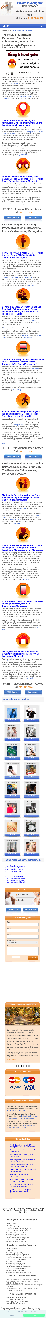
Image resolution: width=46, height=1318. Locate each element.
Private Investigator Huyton (14, 877)
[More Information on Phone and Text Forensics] (12, 770)
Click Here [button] (35, 1311)
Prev (8, 1014)
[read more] (23, 155)
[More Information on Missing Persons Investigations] (31, 827)
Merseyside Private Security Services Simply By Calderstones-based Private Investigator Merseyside (20, 653)
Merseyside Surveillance (14, 1261)
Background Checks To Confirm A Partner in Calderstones (21, 1180)
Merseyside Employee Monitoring (17, 1254)
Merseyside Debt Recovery (15, 1270)
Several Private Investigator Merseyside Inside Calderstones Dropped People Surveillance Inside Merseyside (21, 413)
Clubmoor (5, 98)
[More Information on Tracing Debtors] (12, 827)
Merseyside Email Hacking (15, 1265)
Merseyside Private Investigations (17, 1238)
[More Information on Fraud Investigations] (12, 808)
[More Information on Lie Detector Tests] (12, 751)
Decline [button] (12, 1315)
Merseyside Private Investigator (22, 1220)
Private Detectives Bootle (13, 871)
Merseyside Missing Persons (16, 1234)
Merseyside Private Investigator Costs (19, 1272)
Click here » (12, 719)
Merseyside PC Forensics (15, 1236)
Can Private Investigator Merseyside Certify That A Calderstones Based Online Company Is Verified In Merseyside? (23, 361)
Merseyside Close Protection (16, 1241)
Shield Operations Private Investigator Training (21, 1126)
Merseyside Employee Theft (15, 1263)
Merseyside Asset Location (15, 1227)
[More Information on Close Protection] (12, 789)
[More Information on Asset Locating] (31, 770)
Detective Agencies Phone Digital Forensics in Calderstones (21, 1185)
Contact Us (9, 1250)
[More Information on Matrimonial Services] (12, 732)
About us (21, 1208)
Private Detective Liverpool (14, 870)
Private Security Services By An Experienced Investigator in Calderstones (20, 1191)
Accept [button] (34, 1315)
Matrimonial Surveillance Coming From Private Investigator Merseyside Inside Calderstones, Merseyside (21, 497)
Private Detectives (12, 1249)
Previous (6, 73)
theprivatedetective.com (14, 1290)
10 (37, 72)
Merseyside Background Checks (17, 1252)
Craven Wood (14, 277)
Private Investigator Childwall (15, 882)
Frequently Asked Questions (22, 1294)
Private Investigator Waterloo (15, 880)
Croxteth (29, 97)
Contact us (32, 1210)
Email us (21, 900)
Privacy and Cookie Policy (34, 1208)
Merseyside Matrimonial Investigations (19, 1258)
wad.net (36, 1279)
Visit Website (11, 1060)
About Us (9, 1225)
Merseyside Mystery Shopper (16, 1268)
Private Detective (12, 1223)
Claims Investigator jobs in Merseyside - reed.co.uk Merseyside (22, 1117)
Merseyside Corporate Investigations (18, 1229)
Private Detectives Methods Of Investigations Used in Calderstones (22, 1146)
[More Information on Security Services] (31, 789)
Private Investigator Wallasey (15, 878)
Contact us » (33, 217)
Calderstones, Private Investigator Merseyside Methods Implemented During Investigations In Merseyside (22, 122)
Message (10, 946)
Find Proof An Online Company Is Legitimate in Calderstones (21, 1165)
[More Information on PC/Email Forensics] (31, 751)
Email (9, 928)
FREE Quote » (13, 217)
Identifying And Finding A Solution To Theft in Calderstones (22, 1160)
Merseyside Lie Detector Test (16, 1232)
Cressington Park (31, 132)
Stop (12, 73)
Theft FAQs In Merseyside (14, 1299)
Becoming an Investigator (16, 1111)
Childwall (15, 83)
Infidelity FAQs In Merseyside (16, 1297)
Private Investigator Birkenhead (15, 868)
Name (9, 922)
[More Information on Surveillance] (12, 713)
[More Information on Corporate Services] (31, 732)
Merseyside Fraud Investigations (17, 1230)
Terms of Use (8, 1210)
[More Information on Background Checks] (31, 713)
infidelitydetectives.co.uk (14, 1283)
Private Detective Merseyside (15, 866)
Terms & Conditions (20, 1210)
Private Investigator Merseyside (22, 31)
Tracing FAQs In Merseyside (15, 1303)
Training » (13, 909)
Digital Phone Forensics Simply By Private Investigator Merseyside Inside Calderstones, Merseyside (22, 603)
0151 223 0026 (23, 895)
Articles (39, 1210)
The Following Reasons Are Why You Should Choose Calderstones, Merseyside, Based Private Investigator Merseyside (22, 178)
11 (39, 72)
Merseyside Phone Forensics (16, 1259)
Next (8, 73)
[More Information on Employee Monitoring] (31, 808)
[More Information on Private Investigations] (31, 847)
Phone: (9, 934)
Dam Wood (22, 97)
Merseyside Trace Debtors (15, 1240)
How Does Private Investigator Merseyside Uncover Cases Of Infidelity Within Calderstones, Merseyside (22, 255)
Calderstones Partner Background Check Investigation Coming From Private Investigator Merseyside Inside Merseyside (22, 547)
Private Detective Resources (22, 1276)
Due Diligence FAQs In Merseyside (18, 1301)
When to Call (11, 940)
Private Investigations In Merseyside (18, 1267)
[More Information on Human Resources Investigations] (12, 847)
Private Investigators (9, 1208)
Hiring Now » (30, 909)
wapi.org (10, 1287)
